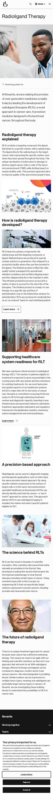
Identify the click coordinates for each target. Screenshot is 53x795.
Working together (50, 725)
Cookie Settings (26, 774)
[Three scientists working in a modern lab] (26, 531)
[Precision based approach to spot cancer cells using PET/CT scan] (26, 443)
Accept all (26, 790)
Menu (49, 4)
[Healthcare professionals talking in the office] (26, 335)
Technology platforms (14, 84)
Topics (50, 732)
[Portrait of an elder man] (26, 616)
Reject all (26, 782)
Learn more (9, 309)
